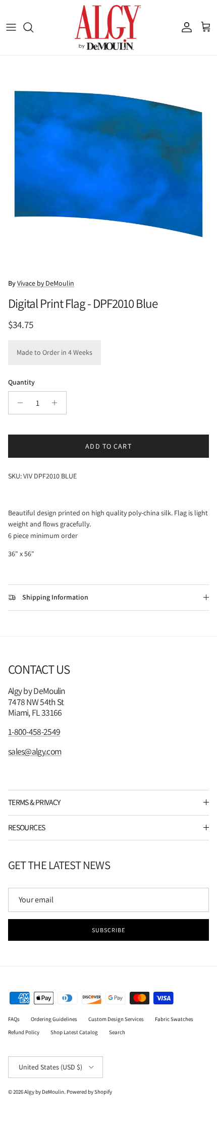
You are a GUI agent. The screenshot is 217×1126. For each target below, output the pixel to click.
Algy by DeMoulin (44, 1091)
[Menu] (11, 27)
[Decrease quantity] (17, 403)
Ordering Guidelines (54, 1019)
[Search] (33, 27)
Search (117, 1032)
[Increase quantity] (57, 403)
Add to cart (108, 446)
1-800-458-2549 (34, 731)
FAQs (14, 1019)
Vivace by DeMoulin (45, 283)
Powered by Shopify (89, 1091)
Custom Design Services (116, 1019)
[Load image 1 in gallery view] (108, 164)
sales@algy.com (34, 751)
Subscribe (108, 930)
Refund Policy (23, 1032)
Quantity (21, 382)
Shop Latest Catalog (74, 1032)
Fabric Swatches (174, 1019)
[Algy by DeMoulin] (109, 27)
